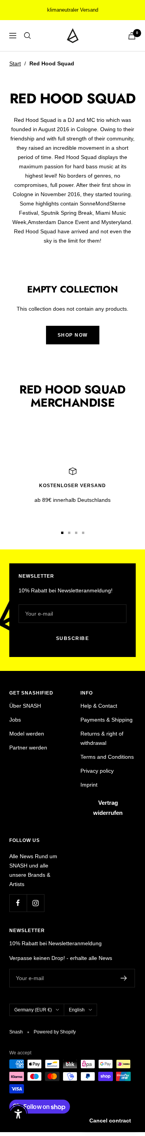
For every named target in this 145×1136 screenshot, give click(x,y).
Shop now (73, 335)
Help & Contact (98, 706)
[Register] (124, 978)
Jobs (15, 720)
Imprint (88, 785)
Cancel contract (110, 1120)
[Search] (27, 35)
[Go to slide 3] (76, 533)
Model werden (26, 734)
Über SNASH (25, 706)
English (77, 1010)
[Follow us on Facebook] (18, 903)
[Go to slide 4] (83, 533)
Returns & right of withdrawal (101, 738)
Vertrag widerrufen (108, 807)
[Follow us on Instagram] (35, 903)
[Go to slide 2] (69, 533)
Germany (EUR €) (33, 1010)
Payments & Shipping (106, 720)
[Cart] (132, 35)
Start (15, 63)
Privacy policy (97, 771)
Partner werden (28, 747)
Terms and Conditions (107, 757)
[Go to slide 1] (62, 533)
